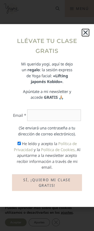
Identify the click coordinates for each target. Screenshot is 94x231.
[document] (47, 115)
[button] (85, 32)
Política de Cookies (58, 149)
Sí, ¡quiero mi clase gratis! (47, 182)
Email (19, 115)
